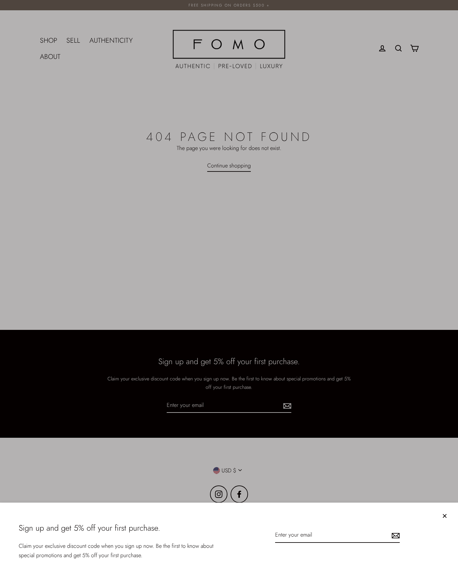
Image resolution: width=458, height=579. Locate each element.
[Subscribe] (395, 535)
